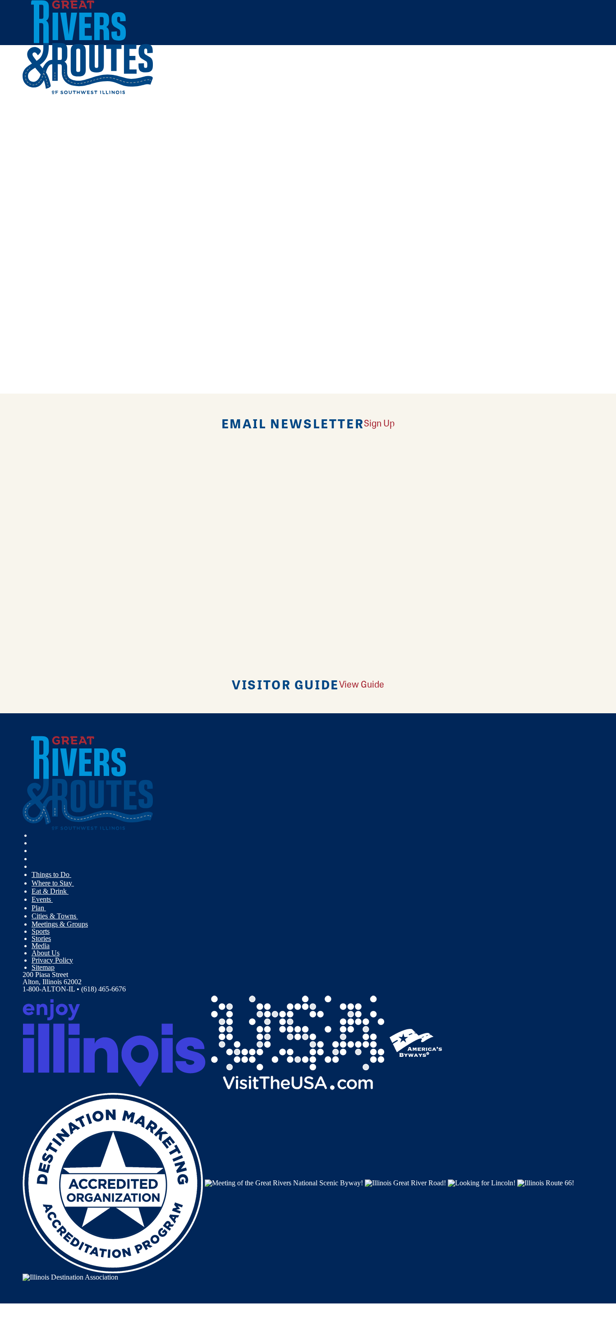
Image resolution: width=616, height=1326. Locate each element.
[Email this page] (141, 150)
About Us (46, 953)
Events (42, 899)
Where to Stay (53, 883)
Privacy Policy (52, 960)
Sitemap (43, 967)
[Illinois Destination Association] (70, 1276)
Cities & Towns (55, 916)
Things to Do (51, 874)
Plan (39, 908)
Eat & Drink (50, 891)
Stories (41, 938)
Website (39, 302)
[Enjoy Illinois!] (114, 1042)
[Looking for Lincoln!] (481, 1182)
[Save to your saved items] (35, 219)
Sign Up (379, 422)
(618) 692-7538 (90, 284)
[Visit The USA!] (297, 1042)
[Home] (88, 92)
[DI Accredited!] (113, 1182)
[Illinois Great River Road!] (405, 1182)
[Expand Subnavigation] (74, 875)
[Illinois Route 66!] (545, 1182)
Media (41, 946)
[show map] (26, 219)
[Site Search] (554, 118)
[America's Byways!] (416, 1042)
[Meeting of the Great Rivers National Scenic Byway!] (284, 1182)
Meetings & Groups (60, 924)
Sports (41, 931)
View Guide (361, 683)
